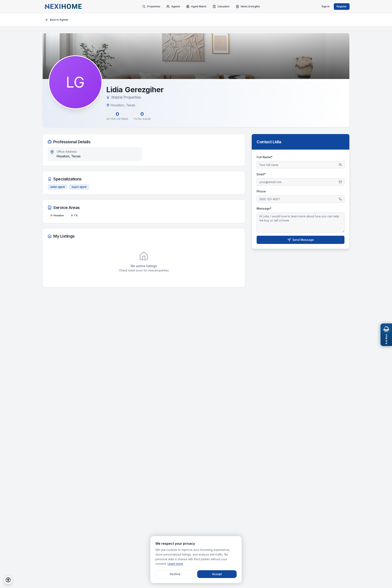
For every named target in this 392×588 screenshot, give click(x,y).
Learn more (175, 563)
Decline (175, 574)
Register (341, 6)
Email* (261, 174)
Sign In (326, 6)
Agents (175, 6)
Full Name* (265, 157)
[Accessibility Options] (8, 580)
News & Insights (250, 6)
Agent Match (198, 6)
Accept (217, 574)
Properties (153, 6)
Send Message (303, 239)
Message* (264, 208)
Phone (261, 191)
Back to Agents (59, 19)
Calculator (223, 6)
